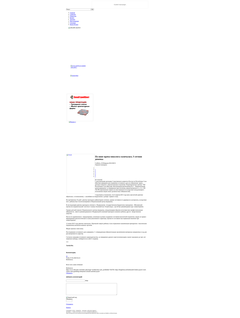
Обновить (69, 273)
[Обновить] (75, 252)
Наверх (68, 307)
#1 (67, 256)
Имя (86, 280)
